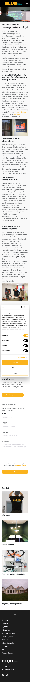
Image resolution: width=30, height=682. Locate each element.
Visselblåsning (7, 653)
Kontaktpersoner (12, 395)
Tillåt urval (15, 368)
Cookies (5, 646)
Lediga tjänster (8, 637)
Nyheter (5, 627)
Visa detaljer (21, 357)
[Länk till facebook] (3, 675)
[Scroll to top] (15, 614)
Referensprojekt (8, 633)
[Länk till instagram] (7, 675)
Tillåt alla (15, 362)
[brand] (13, 3)
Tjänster (5, 623)
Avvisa (15, 373)
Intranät (5, 650)
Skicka (15, 472)
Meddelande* (6, 441)
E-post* (4, 423)
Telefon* (5, 432)
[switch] (25, 340)
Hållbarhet (6, 630)
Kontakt (5, 640)
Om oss (5, 620)
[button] (27, 3)
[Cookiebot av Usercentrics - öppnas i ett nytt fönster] (21, 307)
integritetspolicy (20, 465)
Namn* (4, 414)
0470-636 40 (21, 112)
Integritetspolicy (8, 643)
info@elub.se (18, 114)
